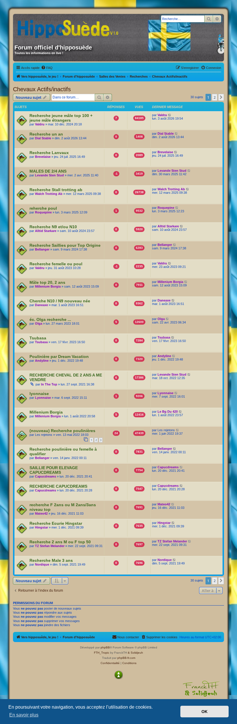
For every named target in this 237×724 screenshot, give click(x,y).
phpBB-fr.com (126, 657)
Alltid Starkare (45, 231)
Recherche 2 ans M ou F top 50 (60, 542)
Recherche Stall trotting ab (55, 189)
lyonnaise (39, 393)
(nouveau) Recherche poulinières (62, 430)
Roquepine (43, 212)
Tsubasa (37, 338)
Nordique (42, 564)
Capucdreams (45, 476)
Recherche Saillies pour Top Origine (65, 245)
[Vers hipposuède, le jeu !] (69, 27)
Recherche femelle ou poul (55, 264)
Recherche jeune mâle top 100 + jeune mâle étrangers (60, 118)
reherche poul (43, 208)
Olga (38, 323)
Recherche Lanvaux (49, 152)
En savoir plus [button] (23, 714)
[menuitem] (47, 67)
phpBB (105, 647)
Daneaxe (41, 305)
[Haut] (118, 674)
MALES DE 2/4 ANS (47, 171)
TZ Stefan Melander (49, 546)
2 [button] (215, 97)
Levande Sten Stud (49, 175)
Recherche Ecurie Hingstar (55, 523)
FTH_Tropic (101, 652)
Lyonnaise (43, 397)
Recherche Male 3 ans (51, 560)
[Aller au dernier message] (170, 115)
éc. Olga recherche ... (50, 319)
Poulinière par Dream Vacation (59, 356)
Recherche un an (46, 134)
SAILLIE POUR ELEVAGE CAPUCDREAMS (53, 470)
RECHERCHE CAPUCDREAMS (58, 486)
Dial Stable (43, 138)
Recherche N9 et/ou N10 (53, 226)
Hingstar (41, 527)
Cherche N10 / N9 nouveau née (59, 301)
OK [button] (204, 711)
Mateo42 (41, 513)
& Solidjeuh (135, 652)
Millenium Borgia (48, 286)
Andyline (42, 360)
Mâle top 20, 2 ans (47, 282)
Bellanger (42, 249)
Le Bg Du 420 (168, 411)
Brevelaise (43, 156)
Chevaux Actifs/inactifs (42, 89)
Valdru (40, 124)
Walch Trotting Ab (48, 193)
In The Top (49, 384)
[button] (221, 97)
